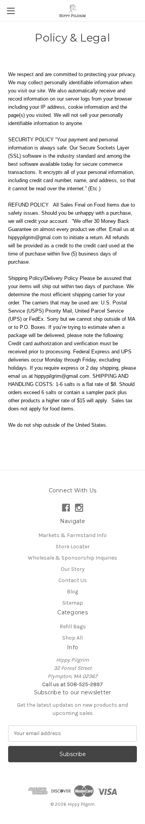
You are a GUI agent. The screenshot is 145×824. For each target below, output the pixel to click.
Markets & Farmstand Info (72, 535)
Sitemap (72, 603)
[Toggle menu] (10, 10)
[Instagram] (79, 508)
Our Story (73, 569)
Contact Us (72, 580)
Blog (72, 591)
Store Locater (73, 546)
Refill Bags (73, 626)
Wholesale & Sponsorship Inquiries (72, 558)
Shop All (72, 638)
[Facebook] (66, 508)
